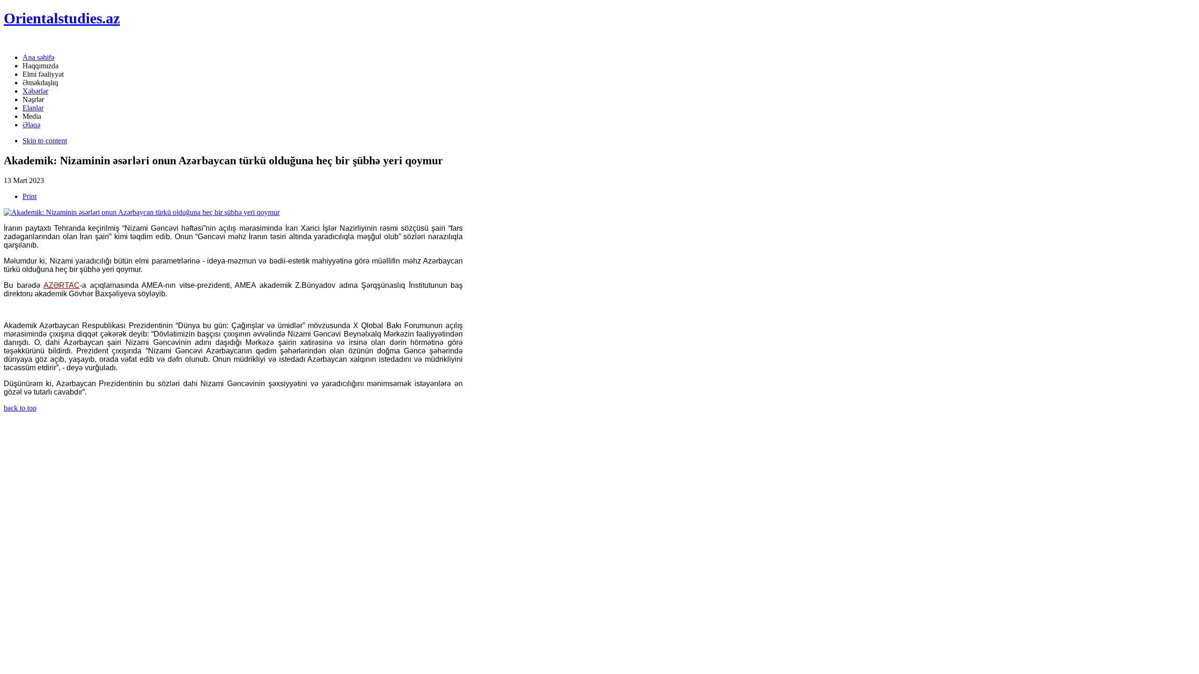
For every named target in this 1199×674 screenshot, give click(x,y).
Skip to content (44, 141)
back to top (20, 408)
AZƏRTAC (62, 285)
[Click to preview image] (142, 212)
